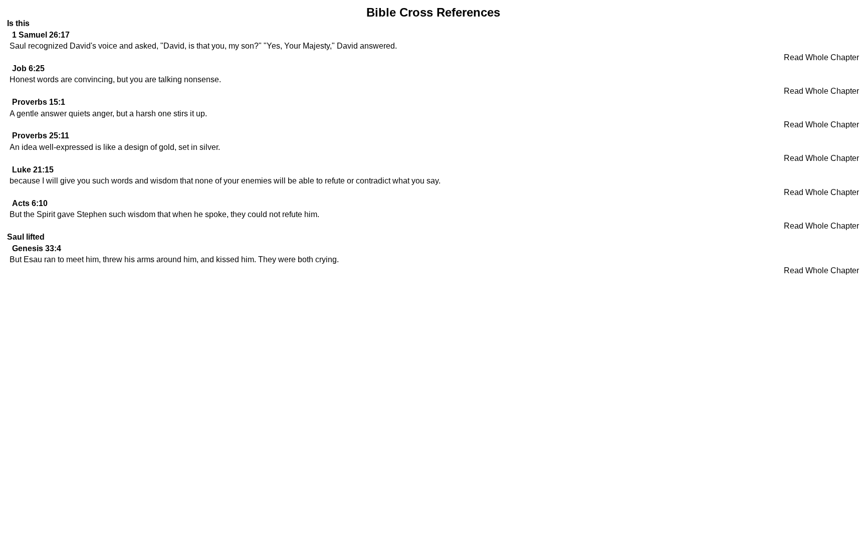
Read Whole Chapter (821, 57)
